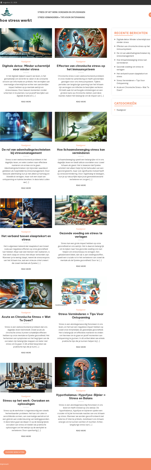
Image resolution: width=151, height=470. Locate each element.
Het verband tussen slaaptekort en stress (26, 237)
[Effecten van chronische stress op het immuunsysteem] (81, 43)
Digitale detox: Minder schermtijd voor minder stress (26, 67)
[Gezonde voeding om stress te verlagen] (81, 210)
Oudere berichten (15, 452)
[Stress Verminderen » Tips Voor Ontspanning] (81, 291)
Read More (26, 101)
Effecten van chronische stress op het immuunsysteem (81, 67)
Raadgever (26, 61)
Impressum (4, 464)
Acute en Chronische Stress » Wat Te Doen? (26, 318)
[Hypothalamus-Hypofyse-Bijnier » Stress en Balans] (81, 372)
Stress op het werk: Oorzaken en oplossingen (61, 12)
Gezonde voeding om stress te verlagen (80, 234)
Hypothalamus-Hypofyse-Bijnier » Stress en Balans (81, 396)
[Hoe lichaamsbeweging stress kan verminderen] (81, 127)
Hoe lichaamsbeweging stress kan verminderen (81, 151)
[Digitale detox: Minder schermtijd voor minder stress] (26, 43)
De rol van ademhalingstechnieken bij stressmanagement (26, 151)
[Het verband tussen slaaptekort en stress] (26, 213)
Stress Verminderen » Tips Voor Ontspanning (61, 17)
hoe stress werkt (16, 20)
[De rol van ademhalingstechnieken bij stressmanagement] (26, 127)
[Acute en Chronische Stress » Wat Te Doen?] (26, 294)
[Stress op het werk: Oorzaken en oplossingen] (26, 378)
